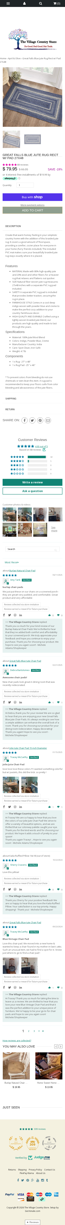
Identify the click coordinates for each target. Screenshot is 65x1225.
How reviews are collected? (17, 1040)
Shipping (10, 398)
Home (3, 58)
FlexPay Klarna (27, 1173)
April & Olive (14, 58)
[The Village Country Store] (33, 38)
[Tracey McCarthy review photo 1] (11, 785)
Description (13, 226)
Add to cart (32, 210)
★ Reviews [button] (33, 1222)
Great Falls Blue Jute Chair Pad (25, 660)
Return (10, 409)
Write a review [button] (32, 482)
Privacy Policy (35, 1169)
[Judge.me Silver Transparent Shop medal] (49, 1143)
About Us (40, 1173)
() (58, 3)
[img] (10, 575)
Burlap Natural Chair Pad (22, 570)
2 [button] (28, 1031)
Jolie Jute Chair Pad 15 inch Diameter (28, 748)
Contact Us (49, 1169)
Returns (12, 1169)
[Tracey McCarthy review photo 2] (29, 785)
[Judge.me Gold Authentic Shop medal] (16, 1143)
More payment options (33, 205)
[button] (10, 164)
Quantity (7, 185)
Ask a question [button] (32, 491)
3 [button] (34, 1031)
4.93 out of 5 (41, 446)
